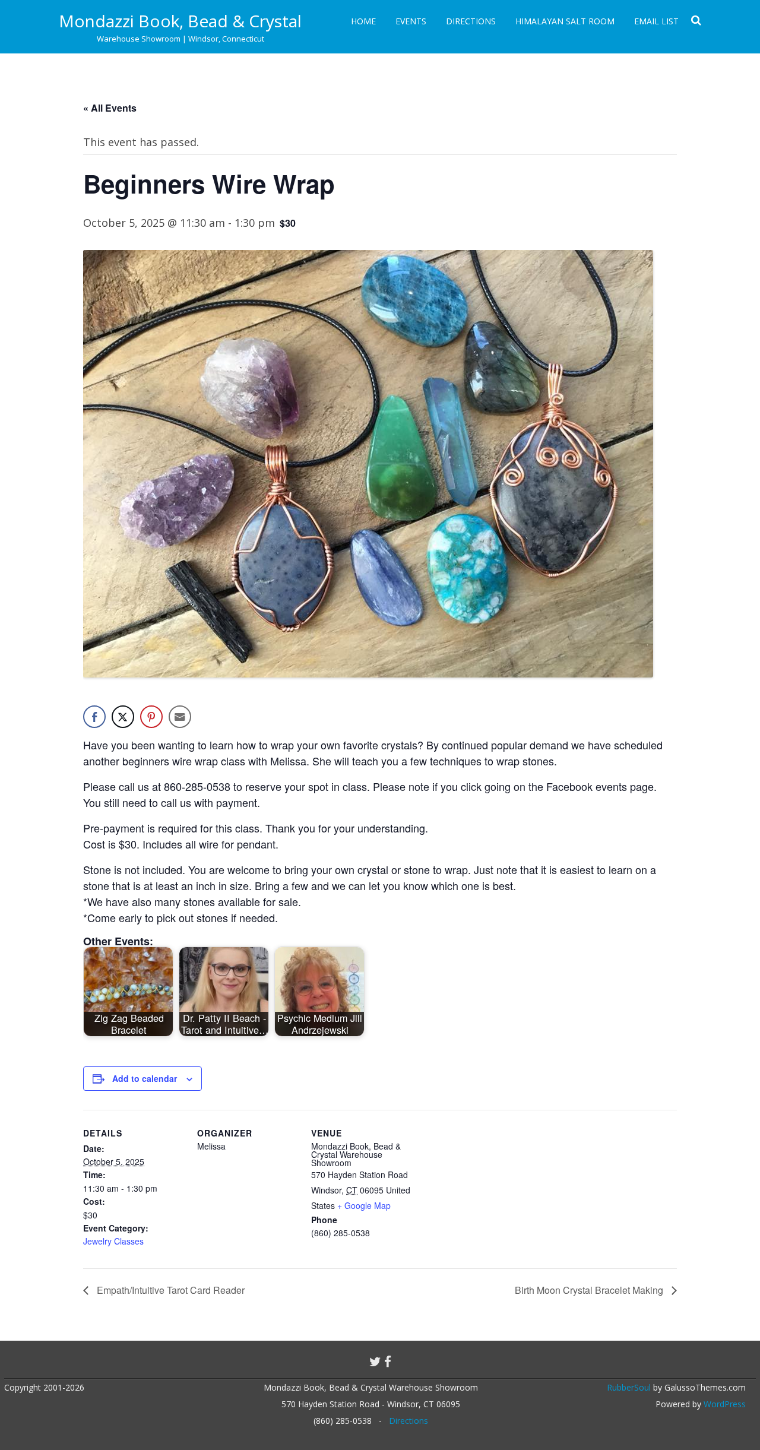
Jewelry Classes (113, 1241)
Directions (471, 21)
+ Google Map (364, 1205)
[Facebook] (387, 1361)
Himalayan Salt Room (565, 21)
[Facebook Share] (94, 716)
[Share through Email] (180, 716)
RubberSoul (629, 1387)
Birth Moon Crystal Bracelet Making (590, 1290)
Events (410, 21)
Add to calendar (144, 1078)
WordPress (723, 1404)
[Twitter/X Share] (123, 716)
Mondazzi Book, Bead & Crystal (180, 20)
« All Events (110, 108)
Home (363, 21)
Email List (656, 21)
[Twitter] (375, 1361)
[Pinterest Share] (151, 716)
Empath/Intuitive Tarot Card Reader (169, 1290)
